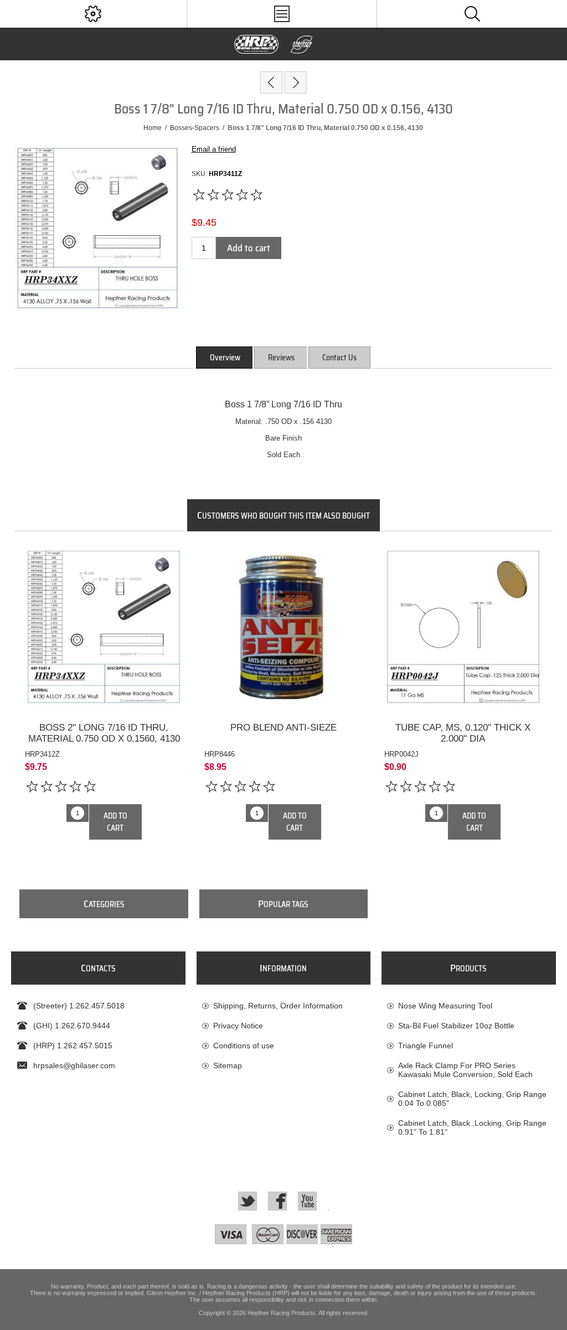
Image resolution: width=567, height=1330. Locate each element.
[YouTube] (307, 1201)
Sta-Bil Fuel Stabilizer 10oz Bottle (456, 1025)
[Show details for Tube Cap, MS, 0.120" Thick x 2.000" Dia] (463, 627)
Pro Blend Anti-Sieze (283, 727)
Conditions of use (243, 1045)
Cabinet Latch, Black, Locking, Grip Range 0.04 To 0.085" (472, 1099)
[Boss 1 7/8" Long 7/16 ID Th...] (271, 82)
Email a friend (214, 149)
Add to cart (248, 248)
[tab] (225, 357)
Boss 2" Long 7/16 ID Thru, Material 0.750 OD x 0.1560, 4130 (104, 733)
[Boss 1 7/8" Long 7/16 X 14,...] (296, 82)
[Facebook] (277, 1201)
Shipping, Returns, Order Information (278, 1005)
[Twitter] (247, 1201)
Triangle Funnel (425, 1045)
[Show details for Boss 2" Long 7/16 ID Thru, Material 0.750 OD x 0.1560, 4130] (104, 627)
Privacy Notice (238, 1025)
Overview (225, 357)
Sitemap (227, 1065)
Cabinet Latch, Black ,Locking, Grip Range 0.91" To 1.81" (472, 1127)
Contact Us (339, 357)
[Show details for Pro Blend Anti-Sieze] (283, 627)
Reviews (281, 357)
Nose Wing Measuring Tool (445, 1005)
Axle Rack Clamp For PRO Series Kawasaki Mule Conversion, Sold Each (465, 1070)
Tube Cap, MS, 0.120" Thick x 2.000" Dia (462, 733)
